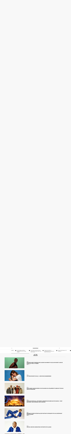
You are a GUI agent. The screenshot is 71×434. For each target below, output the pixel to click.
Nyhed (27, 387)
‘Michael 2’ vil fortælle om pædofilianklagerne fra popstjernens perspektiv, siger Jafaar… (49, 351)
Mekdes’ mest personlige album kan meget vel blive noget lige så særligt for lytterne (45, 363)
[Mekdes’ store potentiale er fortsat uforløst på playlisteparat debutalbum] (14, 413)
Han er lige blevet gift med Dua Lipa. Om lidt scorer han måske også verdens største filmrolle (36, 351)
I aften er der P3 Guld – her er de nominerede (39, 376)
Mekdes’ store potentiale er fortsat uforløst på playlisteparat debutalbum (44, 414)
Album (27, 361)
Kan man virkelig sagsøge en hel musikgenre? (62, 351)
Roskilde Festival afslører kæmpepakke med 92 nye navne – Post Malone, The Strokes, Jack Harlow (44, 402)
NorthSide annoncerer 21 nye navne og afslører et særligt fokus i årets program (45, 389)
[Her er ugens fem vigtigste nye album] (14, 426)
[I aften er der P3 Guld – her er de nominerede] (14, 375)
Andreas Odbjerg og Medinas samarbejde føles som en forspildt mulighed (21, 351)
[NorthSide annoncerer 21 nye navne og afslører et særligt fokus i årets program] (14, 388)
